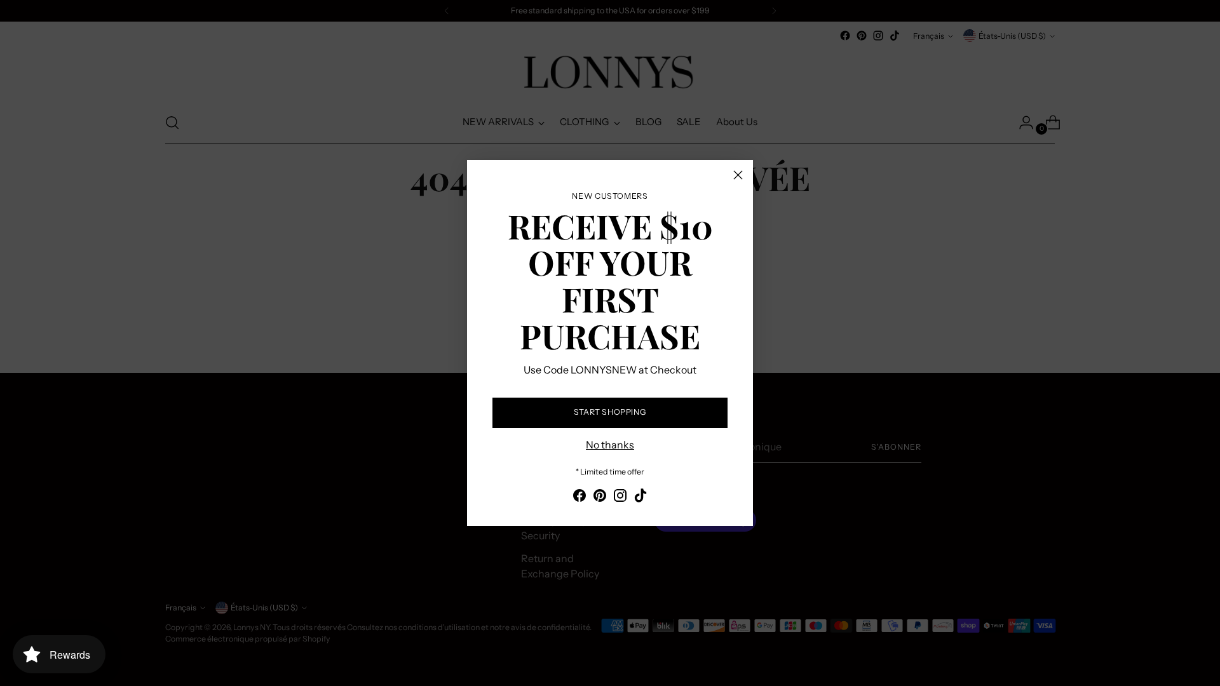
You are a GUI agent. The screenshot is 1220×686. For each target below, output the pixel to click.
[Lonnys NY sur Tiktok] (640, 497)
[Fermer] (738, 175)
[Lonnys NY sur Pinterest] (599, 497)
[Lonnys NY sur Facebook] (579, 497)
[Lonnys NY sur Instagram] (620, 497)
